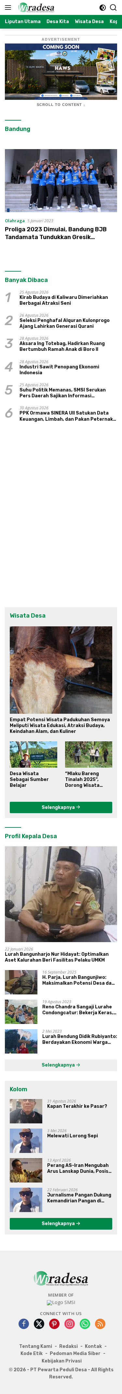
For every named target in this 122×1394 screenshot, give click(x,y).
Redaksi (68, 1346)
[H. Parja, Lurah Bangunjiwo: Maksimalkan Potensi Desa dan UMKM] (21, 982)
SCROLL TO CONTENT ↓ (61, 105)
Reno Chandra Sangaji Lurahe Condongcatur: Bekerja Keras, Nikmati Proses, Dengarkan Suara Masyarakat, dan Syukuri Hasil (78, 1010)
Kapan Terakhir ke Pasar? (77, 1106)
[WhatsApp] (85, 1324)
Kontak (93, 1346)
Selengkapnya (59, 807)
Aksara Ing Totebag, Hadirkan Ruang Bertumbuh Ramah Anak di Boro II (62, 346)
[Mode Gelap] (102, 7)
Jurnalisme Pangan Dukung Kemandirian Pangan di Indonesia (79, 1198)
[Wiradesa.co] (35, 7)
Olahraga (15, 221)
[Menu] (9, 7)
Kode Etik (31, 1353)
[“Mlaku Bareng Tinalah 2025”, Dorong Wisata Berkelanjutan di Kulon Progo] (89, 754)
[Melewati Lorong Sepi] (26, 1141)
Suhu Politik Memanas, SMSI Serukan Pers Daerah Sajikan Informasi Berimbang (63, 393)
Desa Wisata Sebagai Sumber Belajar (29, 779)
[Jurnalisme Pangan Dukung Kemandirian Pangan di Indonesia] (26, 1200)
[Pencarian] (113, 7)
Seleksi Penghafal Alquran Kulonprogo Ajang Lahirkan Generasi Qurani (65, 323)
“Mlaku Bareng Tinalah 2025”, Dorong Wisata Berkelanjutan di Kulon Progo (84, 780)
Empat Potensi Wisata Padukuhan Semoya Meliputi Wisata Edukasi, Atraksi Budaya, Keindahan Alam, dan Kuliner (60, 725)
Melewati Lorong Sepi (72, 1136)
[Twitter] (39, 1324)
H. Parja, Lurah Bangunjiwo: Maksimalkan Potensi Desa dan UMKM (78, 980)
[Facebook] (24, 1324)
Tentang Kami (35, 1346)
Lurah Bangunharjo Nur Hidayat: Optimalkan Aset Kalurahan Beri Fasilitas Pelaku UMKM (57, 957)
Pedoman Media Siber (75, 1353)
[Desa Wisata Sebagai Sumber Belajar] (33, 754)
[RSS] (100, 1324)
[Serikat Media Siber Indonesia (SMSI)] (61, 1302)
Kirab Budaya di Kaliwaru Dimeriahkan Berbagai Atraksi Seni (64, 300)
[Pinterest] (54, 1324)
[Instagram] (69, 1324)
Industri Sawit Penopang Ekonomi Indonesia (59, 370)
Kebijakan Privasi (62, 1361)
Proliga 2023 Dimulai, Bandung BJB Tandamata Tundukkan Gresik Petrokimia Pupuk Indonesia (56, 237)
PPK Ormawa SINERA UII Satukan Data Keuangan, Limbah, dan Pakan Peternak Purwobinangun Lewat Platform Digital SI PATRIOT (66, 416)
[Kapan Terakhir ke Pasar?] (26, 1111)
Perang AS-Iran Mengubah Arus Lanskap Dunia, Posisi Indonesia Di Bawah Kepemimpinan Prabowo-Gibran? (78, 1168)
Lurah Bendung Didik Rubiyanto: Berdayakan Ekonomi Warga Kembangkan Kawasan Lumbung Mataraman (79, 1039)
